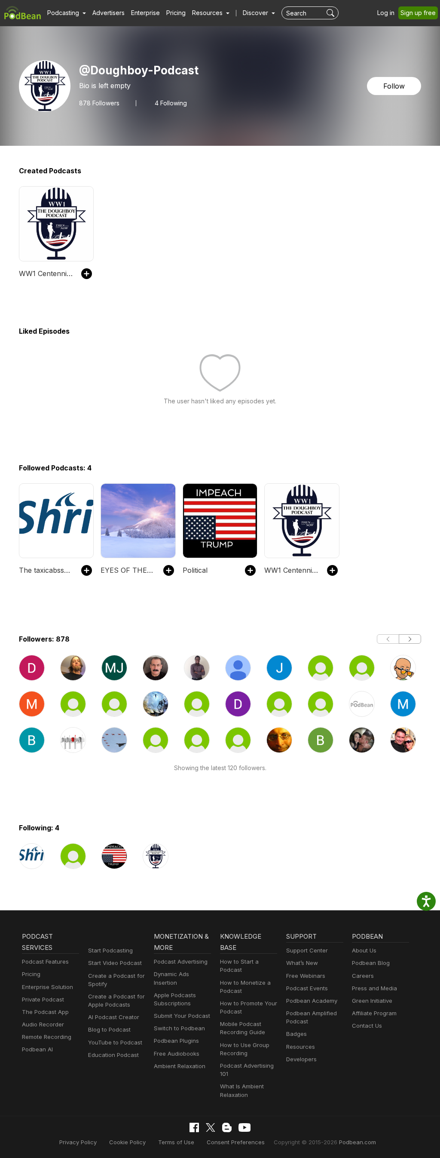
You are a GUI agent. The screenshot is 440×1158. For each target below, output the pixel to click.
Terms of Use (176, 1142)
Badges (296, 1033)
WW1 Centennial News (46, 273)
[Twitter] (210, 1127)
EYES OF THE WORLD (127, 570)
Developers (301, 1059)
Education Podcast (113, 1054)
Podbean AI (37, 1049)
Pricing (176, 12)
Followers (99, 103)
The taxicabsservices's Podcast (46, 570)
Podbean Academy (311, 1000)
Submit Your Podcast (182, 1015)
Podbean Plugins (176, 1040)
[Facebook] (194, 1127)
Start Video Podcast (115, 962)
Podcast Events (307, 988)
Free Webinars (305, 975)
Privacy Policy (78, 1142)
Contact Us (367, 1025)
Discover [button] (256, 12)
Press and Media (374, 988)
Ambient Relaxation (179, 1066)
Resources (300, 1046)
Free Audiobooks (176, 1053)
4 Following (171, 103)
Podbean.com (357, 1142)
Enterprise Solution (47, 986)
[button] (66, 13)
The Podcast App (45, 1011)
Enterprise (145, 12)
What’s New (302, 962)
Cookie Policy (127, 1142)
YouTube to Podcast (115, 1042)
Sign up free (418, 12)
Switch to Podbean (179, 1028)
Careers (363, 975)
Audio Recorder (43, 1024)
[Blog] (227, 1127)
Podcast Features (45, 961)
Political (195, 570)
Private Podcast (43, 999)
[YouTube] (244, 1127)
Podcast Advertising (181, 961)
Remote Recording (46, 1036)
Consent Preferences (236, 1142)
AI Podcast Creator (113, 1017)
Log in (385, 12)
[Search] (331, 13)
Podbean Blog (371, 962)
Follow (394, 86)
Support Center (307, 950)
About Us (364, 950)
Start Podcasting (110, 950)
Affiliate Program (374, 1013)
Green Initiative (372, 1000)
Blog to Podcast (109, 1029)
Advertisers (108, 12)
